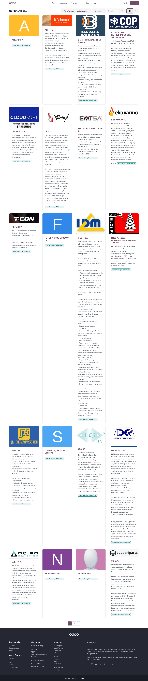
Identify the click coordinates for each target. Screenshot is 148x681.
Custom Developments (39, 654)
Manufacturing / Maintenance (75, 11)
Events (55, 656)
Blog (55, 661)
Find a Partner (36, 664)
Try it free (134, 3)
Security (56, 670)
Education (34, 656)
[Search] (122, 10)
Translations (13, 667)
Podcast (56, 659)
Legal (55, 667)
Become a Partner (37, 666)
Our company (58, 646)
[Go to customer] (24, 25)
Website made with (71, 678)
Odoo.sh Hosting (37, 646)
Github (11, 662)
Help (94, 3)
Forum (11, 650)
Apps (53, 3)
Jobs (55, 653)
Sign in (125, 3)
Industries (63, 3)
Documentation (14, 648)
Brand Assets (58, 648)
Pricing (86, 3)
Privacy (61, 667)
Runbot (11, 665)
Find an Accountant (38, 660)
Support (34, 649)
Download (12, 659)
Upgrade (34, 652)
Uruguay (98, 11)
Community (75, 3)
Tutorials (12, 646)
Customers (57, 664)
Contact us (57, 650)
